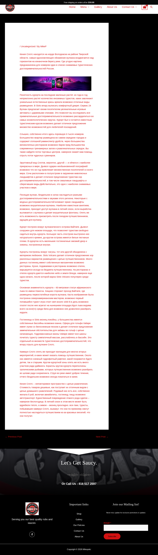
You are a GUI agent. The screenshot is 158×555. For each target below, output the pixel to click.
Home (72, 7)
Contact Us (128, 7)
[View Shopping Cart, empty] (145, 7)
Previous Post (13, 436)
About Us (112, 7)
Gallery (98, 7)
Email (107, 523)
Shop (79, 514)
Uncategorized (28, 46)
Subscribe (112, 536)
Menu (83, 7)
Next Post (102, 436)
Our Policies (79, 525)
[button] (151, 7)
